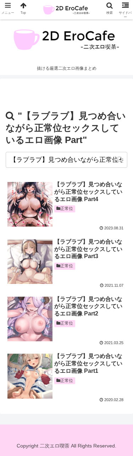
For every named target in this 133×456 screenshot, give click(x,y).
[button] (120, 159)
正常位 (66, 208)
